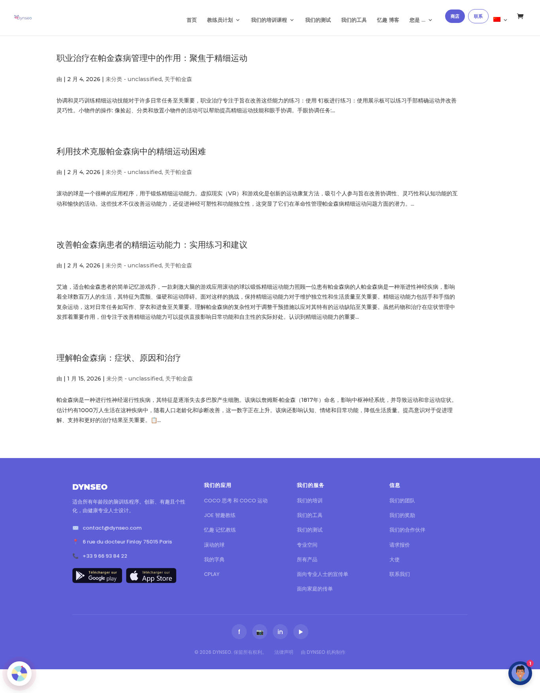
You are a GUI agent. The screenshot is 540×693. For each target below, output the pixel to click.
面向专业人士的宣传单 (322, 574)
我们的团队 (402, 500)
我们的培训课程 (269, 20)
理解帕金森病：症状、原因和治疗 (119, 358)
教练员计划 (220, 20)
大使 (394, 559)
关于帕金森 (178, 79)
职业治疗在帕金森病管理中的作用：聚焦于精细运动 (152, 58)
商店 (455, 16)
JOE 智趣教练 (220, 515)
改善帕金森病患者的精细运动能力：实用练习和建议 (152, 245)
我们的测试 (318, 20)
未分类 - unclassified (134, 79)
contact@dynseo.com (112, 528)
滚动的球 (214, 545)
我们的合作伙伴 (407, 530)
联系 (478, 16)
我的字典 (214, 559)
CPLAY (211, 574)
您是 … (417, 20)
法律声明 (283, 652)
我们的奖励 (402, 515)
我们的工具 (354, 20)
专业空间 (307, 545)
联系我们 (399, 574)
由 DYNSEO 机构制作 (323, 652)
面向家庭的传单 (315, 589)
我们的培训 (310, 500)
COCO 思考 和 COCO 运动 (236, 500)
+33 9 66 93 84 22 (105, 556)
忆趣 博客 (388, 20)
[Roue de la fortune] (19, 673)
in (280, 632)
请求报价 (399, 545)
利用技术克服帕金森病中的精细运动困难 (131, 151)
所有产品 (307, 559)
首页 (192, 20)
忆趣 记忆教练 (220, 530)
